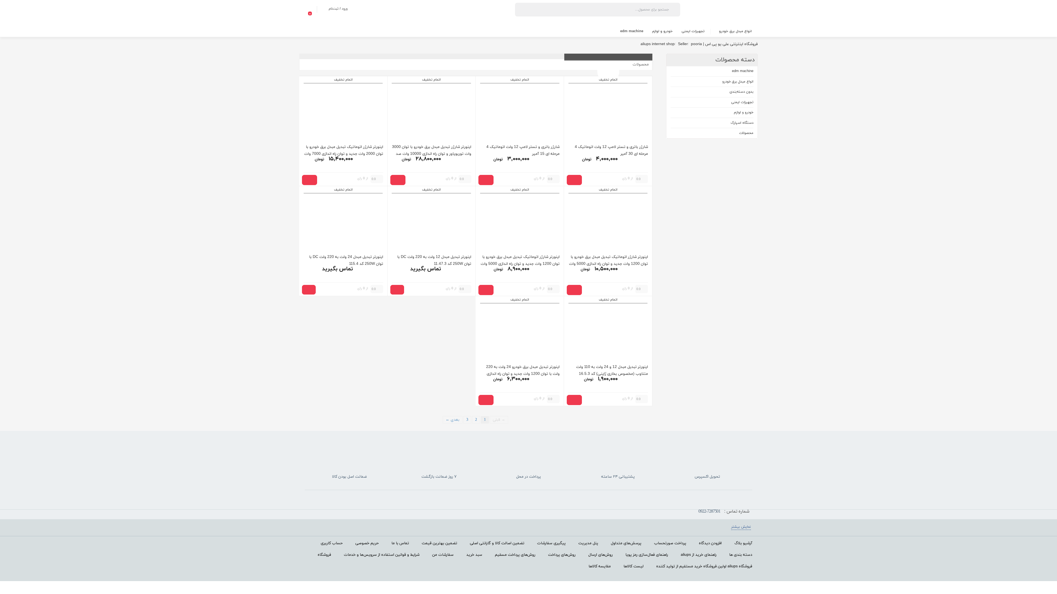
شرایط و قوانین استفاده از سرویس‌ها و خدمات (381, 554)
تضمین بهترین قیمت (439, 543)
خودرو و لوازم (662, 31)
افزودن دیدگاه (710, 543)
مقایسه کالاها (600, 566)
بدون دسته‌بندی (741, 91)
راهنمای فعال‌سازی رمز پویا (646, 554)
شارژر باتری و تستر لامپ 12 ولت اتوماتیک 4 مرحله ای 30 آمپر (611, 150)
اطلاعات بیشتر (397, 290)
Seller (683, 44)
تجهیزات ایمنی (693, 31)
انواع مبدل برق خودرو (735, 31)
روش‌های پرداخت (562, 554)
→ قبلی (499, 419)
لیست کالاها (633, 566)
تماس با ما (400, 543)
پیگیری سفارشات (551, 543)
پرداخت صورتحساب (670, 543)
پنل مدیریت (588, 543)
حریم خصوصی (367, 543)
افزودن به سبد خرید (574, 180)
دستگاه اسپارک (742, 122)
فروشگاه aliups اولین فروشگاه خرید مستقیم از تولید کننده (704, 566)
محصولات (746, 133)
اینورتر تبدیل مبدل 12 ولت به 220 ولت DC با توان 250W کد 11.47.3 (434, 260)
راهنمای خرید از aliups (699, 554)
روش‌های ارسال (600, 554)
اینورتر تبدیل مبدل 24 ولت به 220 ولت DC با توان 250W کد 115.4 (346, 260)
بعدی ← (452, 419)
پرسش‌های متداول (626, 543)
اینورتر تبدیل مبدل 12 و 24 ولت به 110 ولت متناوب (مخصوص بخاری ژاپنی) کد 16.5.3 (612, 370)
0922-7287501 (709, 512)
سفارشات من (443, 554)
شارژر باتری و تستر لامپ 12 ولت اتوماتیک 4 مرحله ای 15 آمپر (523, 150)
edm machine (631, 31)
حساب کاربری (332, 543)
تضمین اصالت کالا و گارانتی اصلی (497, 543)
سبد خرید (474, 554)
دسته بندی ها (740, 554)
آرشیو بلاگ (743, 543)
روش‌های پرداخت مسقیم (515, 554)
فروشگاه (324, 554)
